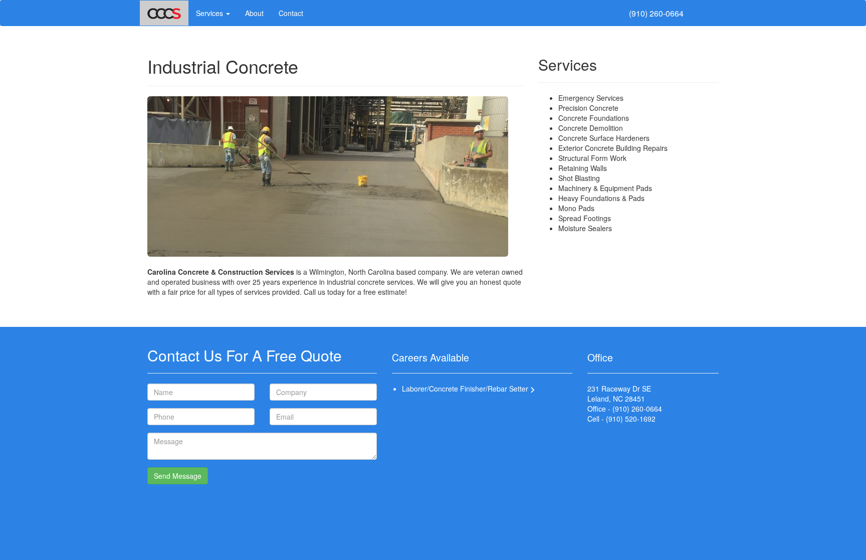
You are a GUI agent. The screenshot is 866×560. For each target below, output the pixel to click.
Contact (291, 13)
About (254, 13)
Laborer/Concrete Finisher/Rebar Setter (466, 389)
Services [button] (210, 13)
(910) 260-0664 (656, 13)
